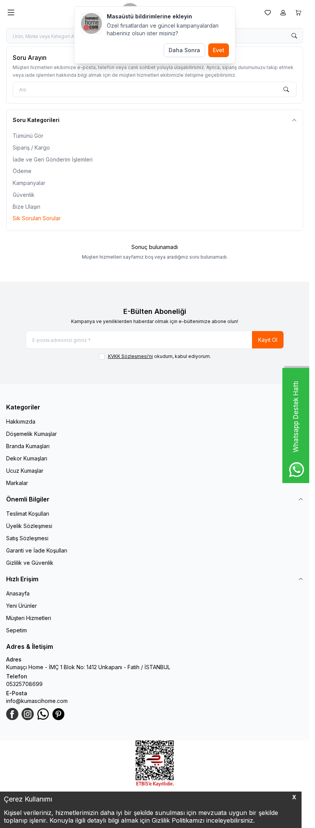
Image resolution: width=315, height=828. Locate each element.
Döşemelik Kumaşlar (31, 433)
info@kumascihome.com (37, 701)
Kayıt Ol (267, 339)
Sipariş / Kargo (31, 147)
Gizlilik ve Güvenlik (29, 562)
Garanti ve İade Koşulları (36, 550)
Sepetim (16, 630)
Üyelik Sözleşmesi (29, 526)
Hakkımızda (20, 421)
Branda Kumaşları (28, 446)
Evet (218, 50)
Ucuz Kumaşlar (24, 470)
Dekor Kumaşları (26, 458)
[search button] (294, 35)
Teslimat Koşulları (27, 513)
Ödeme (22, 171)
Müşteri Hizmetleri (28, 618)
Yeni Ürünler (21, 605)
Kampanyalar (29, 183)
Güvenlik (24, 194)
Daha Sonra (184, 50)
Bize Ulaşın (26, 206)
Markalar (17, 483)
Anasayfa (18, 593)
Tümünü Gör (28, 135)
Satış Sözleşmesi (27, 538)
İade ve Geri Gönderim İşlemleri (53, 159)
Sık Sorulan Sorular (37, 218)
